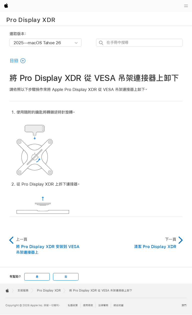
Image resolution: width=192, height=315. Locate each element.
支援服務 (23, 290)
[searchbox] (139, 42)
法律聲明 (103, 305)
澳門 (184, 305)
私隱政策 (73, 305)
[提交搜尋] (101, 42)
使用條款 (88, 305)
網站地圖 (119, 305)
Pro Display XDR (30, 20)
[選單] (186, 6)
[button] (18, 60)
